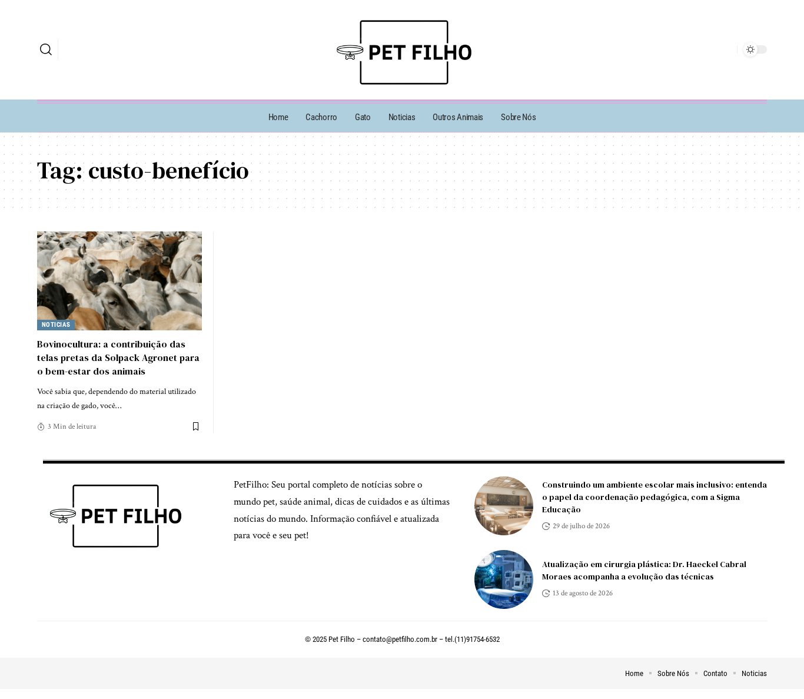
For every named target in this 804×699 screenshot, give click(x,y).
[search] (46, 49)
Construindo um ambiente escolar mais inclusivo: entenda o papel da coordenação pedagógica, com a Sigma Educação (654, 497)
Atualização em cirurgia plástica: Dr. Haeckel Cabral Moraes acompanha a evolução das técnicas (644, 570)
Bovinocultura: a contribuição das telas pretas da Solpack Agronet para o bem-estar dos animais (118, 357)
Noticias (56, 325)
